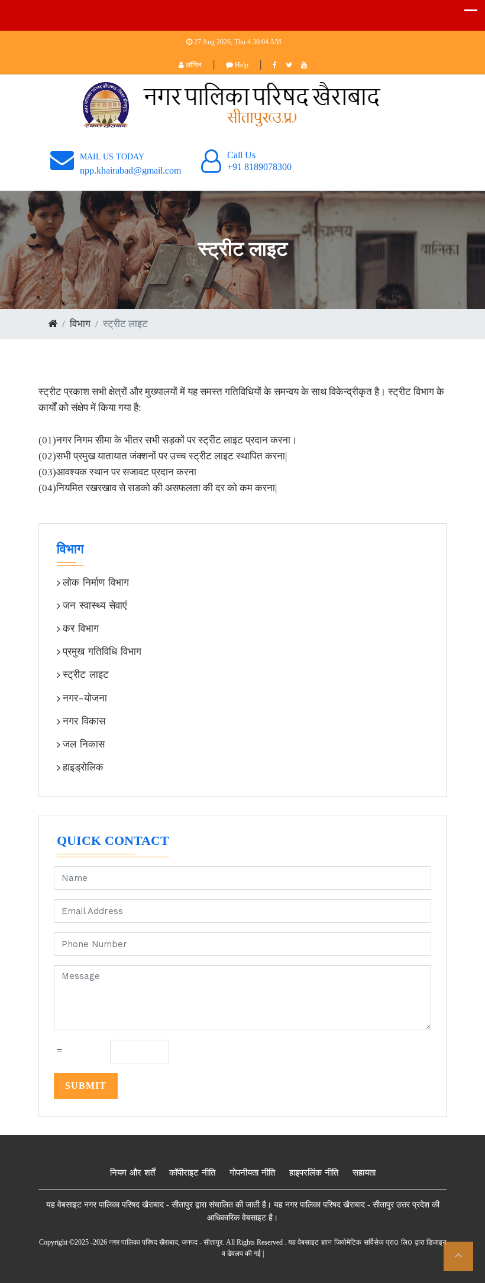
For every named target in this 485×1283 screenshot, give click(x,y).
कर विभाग (81, 628)
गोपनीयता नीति (252, 1172)
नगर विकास (84, 721)
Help (240, 65)
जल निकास (84, 744)
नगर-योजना (85, 698)
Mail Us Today (112, 156)
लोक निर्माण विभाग (96, 582)
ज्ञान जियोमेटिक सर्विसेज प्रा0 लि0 (367, 1242)
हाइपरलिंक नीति (313, 1172)
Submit (85, 1085)
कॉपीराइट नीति (192, 1172)
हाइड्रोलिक (83, 767)
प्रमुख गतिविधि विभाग (102, 651)
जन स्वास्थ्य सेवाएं (95, 605)
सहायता (364, 1172)
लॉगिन (193, 65)
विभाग (80, 323)
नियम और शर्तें (132, 1172)
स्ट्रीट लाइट (86, 674)
